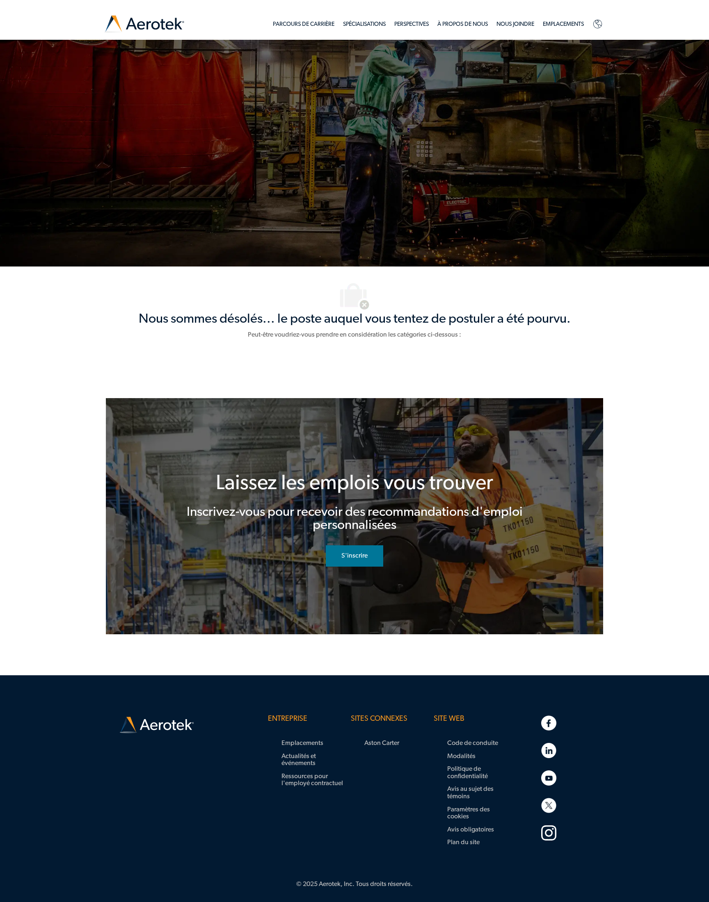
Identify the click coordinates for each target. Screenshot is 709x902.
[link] (144, 24)
